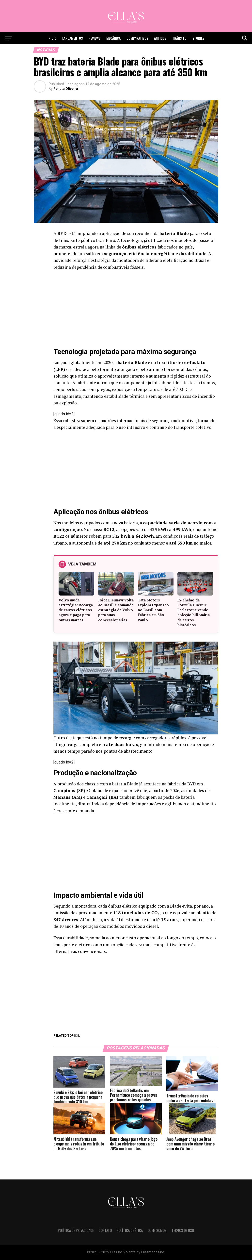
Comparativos (137, 38)
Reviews (94, 38)
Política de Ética (130, 1230)
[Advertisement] (135, 309)
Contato (105, 1230)
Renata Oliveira (65, 89)
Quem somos (157, 1230)
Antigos (160, 38)
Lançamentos (72, 38)
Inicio (51, 38)
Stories (198, 38)
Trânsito (179, 38)
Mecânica (113, 38)
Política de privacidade (76, 1230)
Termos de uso (183, 1230)
